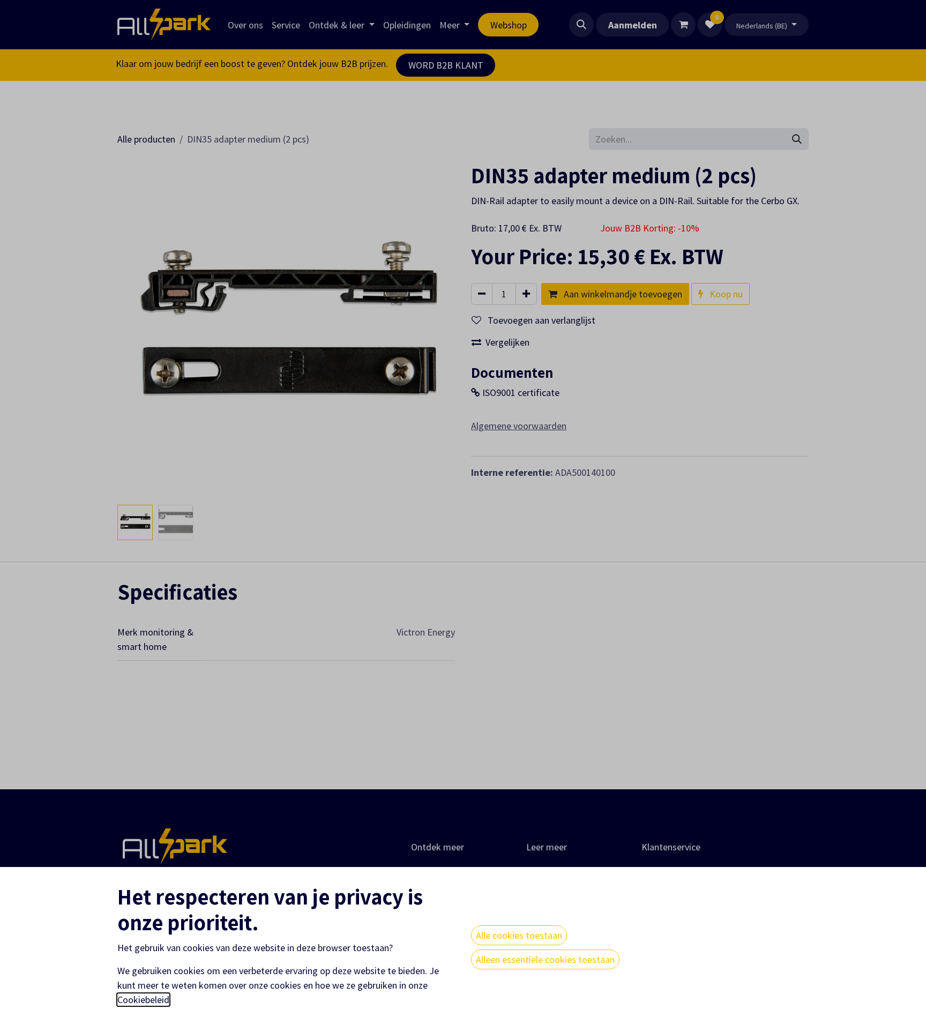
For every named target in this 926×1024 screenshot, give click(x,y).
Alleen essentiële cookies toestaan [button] (545, 959)
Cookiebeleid (143, 999)
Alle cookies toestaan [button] (519, 935)
